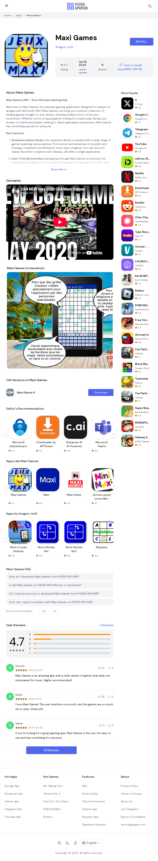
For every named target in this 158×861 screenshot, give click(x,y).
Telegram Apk (13, 809)
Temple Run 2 (51, 793)
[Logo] (77, 6)
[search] (149, 6)
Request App (90, 817)
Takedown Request (94, 824)
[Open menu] (6, 6)
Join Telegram (129, 809)
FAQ (84, 786)
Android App (90, 793)
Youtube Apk (13, 817)
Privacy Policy (129, 786)
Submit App (89, 809)
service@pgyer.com (133, 824)
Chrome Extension (93, 801)
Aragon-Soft (64, 47)
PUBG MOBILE (52, 809)
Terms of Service (131, 793)
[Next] (106, 320)
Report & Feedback (133, 817)
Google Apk (12, 786)
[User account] (75, 842)
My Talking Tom (53, 786)
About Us (127, 801)
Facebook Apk (14, 793)
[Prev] (13, 320)
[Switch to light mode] (67, 842)
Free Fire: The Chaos (56, 801)
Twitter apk (12, 801)
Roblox (47, 817)
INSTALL (141, 42)
